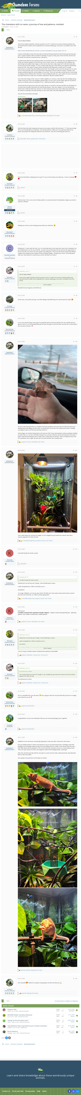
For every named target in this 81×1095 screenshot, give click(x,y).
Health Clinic (24, 1027)
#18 (76, 714)
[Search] (79, 11)
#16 (76, 663)
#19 (76, 737)
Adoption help (12, 1009)
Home (6, 11)
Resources (49, 11)
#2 (76, 124)
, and (30, 993)
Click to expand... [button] (47, 284)
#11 (76, 450)
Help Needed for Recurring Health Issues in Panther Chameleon (27, 1026)
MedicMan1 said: (23, 271)
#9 (76, 318)
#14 (76, 607)
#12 (76, 549)
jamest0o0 (72, 1011)
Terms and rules (17, 1091)
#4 (76, 196)
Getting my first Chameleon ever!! (18, 1020)
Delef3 (9, 1011)
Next (8, 30)
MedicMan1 (6, 27)
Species (37, 11)
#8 (76, 295)
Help (38, 1091)
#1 (76, 36)
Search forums (11, 15)
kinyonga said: (22, 577)
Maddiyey (10, 1033)
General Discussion (24, 1011)
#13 (76, 572)
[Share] (74, 37)
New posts (3, 15)
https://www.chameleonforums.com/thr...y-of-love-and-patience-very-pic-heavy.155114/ (42, 50)
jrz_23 (9, 1016)
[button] (9, 11)
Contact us (6, 1091)
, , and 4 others (38, 540)
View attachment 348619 (25, 671)
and (28, 706)
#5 (76, 221)
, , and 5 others (41, 115)
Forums (16, 11)
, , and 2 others (33, 621)
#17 (76, 691)
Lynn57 (9, 1022)
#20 (76, 978)
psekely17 (10, 1027)
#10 (76, 341)
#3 (76, 173)
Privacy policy (30, 1091)
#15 (76, 630)
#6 (76, 244)
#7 (76, 266)
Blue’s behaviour (13, 1031)
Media (26, 11)
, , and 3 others (33, 442)
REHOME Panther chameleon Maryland (20, 1015)
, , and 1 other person (32, 138)
